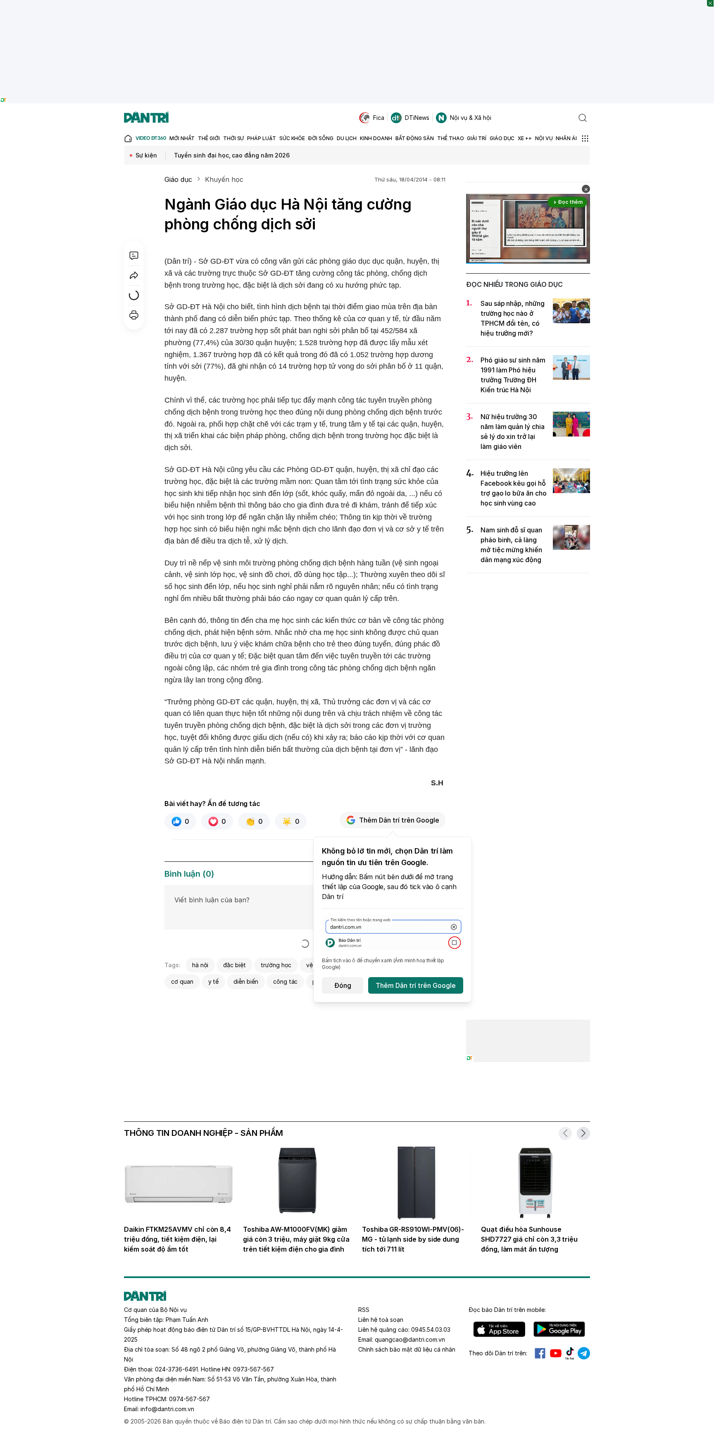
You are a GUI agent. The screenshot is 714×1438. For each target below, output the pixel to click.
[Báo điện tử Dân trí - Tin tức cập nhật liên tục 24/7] (146, 118)
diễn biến (245, 981)
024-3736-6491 (176, 1369)
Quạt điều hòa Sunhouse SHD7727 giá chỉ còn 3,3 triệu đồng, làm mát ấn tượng (529, 1239)
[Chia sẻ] (134, 275)
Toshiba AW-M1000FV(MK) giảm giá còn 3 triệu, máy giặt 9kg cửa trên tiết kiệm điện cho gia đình (296, 1239)
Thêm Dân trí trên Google (399, 820)
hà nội (200, 964)
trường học (276, 964)
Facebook (540, 1353)
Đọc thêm (570, 202)
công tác (285, 981)
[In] (134, 315)
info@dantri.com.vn (167, 1408)
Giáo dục (178, 179)
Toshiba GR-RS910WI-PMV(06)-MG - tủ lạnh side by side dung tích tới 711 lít (413, 1239)
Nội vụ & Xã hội (470, 117)
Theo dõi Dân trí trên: (498, 1353)
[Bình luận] (134, 255)
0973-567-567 (253, 1369)
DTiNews (417, 117)
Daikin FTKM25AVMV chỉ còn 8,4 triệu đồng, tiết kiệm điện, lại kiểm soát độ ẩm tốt (177, 1239)
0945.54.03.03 (430, 1329)
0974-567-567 (189, 1398)
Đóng (342, 985)
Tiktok (569, 1353)
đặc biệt (234, 964)
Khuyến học (224, 179)
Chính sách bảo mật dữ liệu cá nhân (406, 1349)
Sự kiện (146, 155)
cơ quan (182, 981)
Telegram (584, 1353)
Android (559, 1329)
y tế (213, 981)
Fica (378, 117)
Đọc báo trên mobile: (507, 1309)
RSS (363, 1309)
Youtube (556, 1353)
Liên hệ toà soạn (380, 1319)
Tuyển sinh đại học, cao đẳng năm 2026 (232, 155)
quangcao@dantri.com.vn (410, 1339)
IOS (499, 1329)
